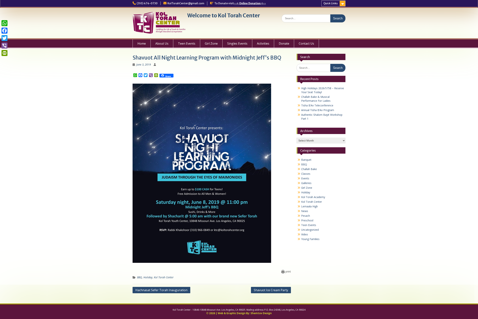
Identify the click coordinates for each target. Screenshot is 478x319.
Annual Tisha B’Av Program (317, 110)
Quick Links (330, 3)
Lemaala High (309, 206)
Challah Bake (309, 169)
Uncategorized (310, 229)
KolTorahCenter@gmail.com (185, 3)
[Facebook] (4, 30)
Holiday (147, 277)
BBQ (139, 277)
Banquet (306, 159)
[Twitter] (4, 38)
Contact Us (306, 43)
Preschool (307, 220)
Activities (263, 43)
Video (304, 234)
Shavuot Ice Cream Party (271, 290)
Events (305, 178)
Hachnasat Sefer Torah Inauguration (161, 290)
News (304, 211)
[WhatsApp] (4, 23)
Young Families (310, 239)
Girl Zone (211, 43)
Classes (305, 173)
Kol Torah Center (164, 277)
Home (141, 43)
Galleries (306, 183)
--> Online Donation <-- (250, 3)
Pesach (305, 215)
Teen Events (186, 43)
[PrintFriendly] (4, 53)
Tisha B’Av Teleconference (317, 105)
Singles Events (237, 43)
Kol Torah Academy (313, 197)
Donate (284, 43)
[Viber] (4, 45)
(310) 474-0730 (147, 3)
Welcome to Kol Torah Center (223, 15)
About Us (161, 43)
